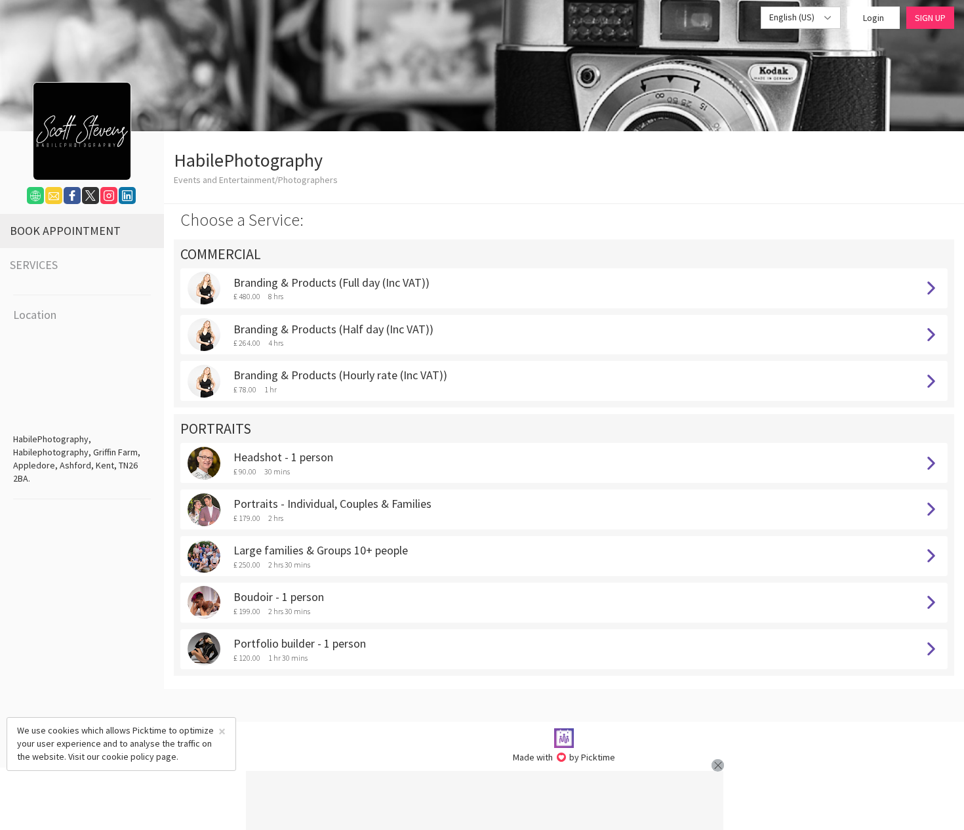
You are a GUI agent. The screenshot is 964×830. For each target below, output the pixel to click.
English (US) (792, 17)
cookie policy (128, 756)
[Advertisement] (484, 800)
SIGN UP (930, 18)
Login (873, 18)
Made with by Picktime (564, 757)
